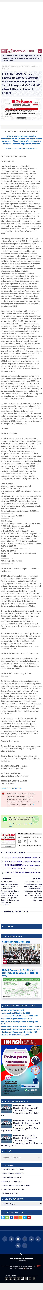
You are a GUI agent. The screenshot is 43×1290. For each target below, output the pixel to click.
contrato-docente (10, 1193)
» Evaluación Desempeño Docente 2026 (19, 1032)
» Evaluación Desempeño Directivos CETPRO (21, 1026)
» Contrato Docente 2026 (12, 1010)
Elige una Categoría (11, 1157)
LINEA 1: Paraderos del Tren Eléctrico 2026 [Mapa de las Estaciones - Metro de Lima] (20, 973)
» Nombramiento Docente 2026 (15, 1035)
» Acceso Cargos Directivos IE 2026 (16, 1018)
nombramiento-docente (12, 1177)
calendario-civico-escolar (14, 1189)
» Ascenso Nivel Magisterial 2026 (15, 1013)
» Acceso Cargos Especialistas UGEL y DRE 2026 (19, 1022)
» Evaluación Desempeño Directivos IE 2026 (20, 1029)
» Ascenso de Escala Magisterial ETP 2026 (19, 1016)
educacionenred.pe (23, 50)
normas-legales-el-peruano (13, 1169)
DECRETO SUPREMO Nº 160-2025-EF (21, 148)
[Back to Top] (21, 1254)
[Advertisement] (21, 26)
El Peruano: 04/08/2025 (11, 788)
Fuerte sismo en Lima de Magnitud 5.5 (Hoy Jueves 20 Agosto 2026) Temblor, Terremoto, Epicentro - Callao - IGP (21, 1110)
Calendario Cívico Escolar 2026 (16, 942)
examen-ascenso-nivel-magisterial (16, 1185)
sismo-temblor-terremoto (13, 1173)
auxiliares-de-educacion (12, 1181)
